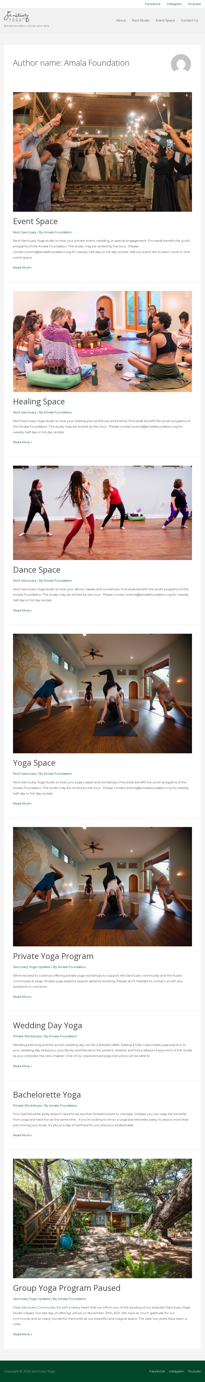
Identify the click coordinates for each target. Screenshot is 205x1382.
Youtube (194, 1371)
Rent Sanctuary (24, 232)
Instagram (176, 1371)
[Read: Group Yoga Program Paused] (102, 1218)
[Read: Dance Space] (102, 512)
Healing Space (39, 401)
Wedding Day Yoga (47, 1025)
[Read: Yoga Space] (102, 693)
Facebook (157, 1371)
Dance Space (36, 569)
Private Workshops (27, 1036)
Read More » (22, 267)
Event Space (35, 221)
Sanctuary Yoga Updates (31, 967)
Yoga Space (34, 762)
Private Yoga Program (53, 955)
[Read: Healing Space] (102, 341)
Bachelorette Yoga (47, 1094)
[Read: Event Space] (102, 151)
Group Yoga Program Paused (67, 1287)
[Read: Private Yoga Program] (102, 886)
